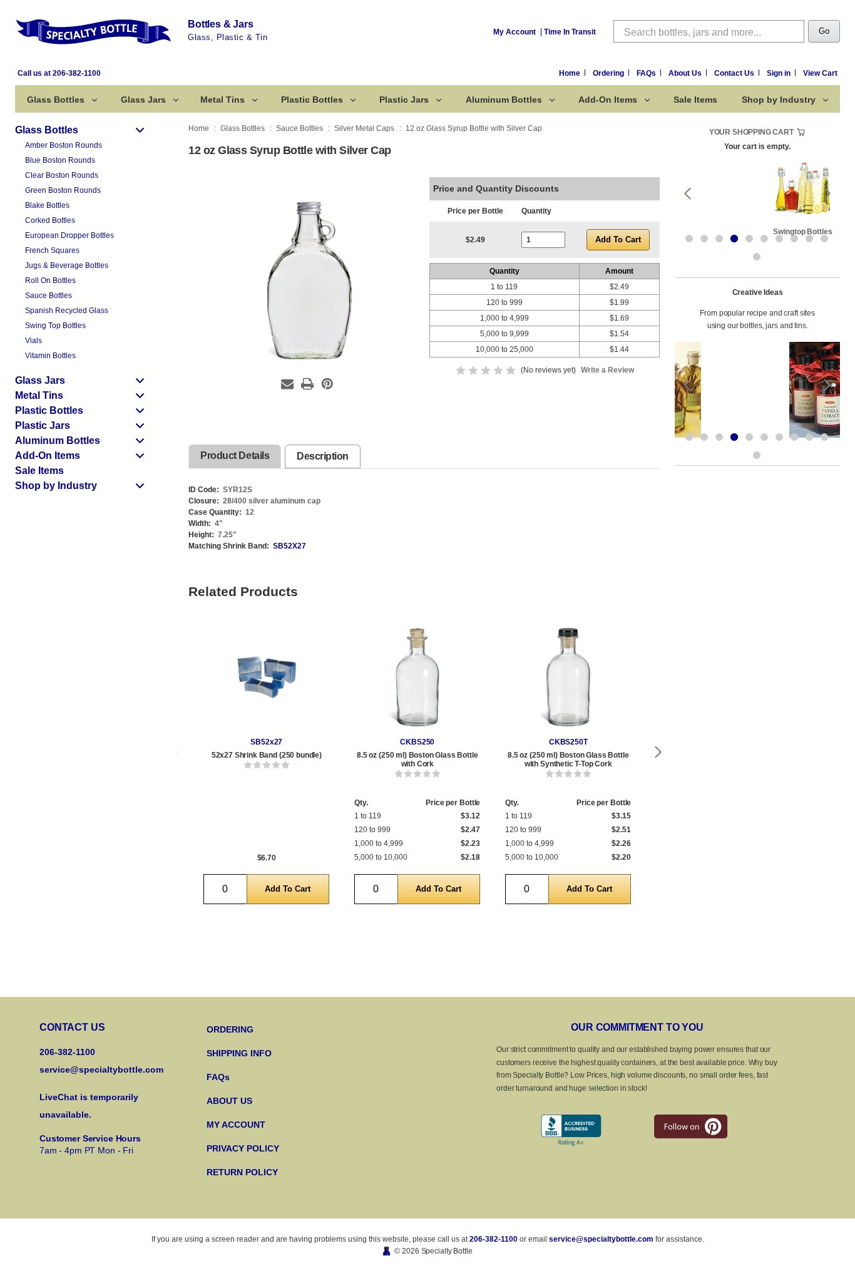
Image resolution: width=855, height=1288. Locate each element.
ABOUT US (229, 1101)
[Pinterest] (327, 384)
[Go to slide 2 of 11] (704, 238)
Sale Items (695, 100)
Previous (177, 752)
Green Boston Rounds (63, 190)
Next (658, 752)
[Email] (287, 384)
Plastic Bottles (312, 100)
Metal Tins (222, 100)
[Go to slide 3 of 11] (719, 238)
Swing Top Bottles (55, 325)
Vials (33, 340)
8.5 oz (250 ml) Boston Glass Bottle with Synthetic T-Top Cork (568, 759)
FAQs (647, 73)
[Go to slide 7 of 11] (779, 238)
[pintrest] (691, 1126)
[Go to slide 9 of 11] (809, 238)
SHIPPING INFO (239, 1053)
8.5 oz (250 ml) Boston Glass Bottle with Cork (417, 759)
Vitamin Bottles (50, 355)
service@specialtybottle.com (101, 1069)
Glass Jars (143, 100)
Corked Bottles (50, 220)
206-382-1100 (493, 1239)
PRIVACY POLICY (243, 1148)
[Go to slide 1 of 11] (689, 238)
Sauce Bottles (48, 295)
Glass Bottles (55, 100)
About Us (686, 73)
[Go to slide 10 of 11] (824, 238)
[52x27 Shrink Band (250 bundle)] (266, 677)
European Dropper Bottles (69, 235)
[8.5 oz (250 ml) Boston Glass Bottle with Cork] (417, 677)
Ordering (609, 73)
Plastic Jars (404, 100)
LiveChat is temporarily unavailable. (88, 1106)
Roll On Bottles (50, 280)
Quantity (536, 211)
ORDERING (230, 1029)
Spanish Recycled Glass (66, 310)
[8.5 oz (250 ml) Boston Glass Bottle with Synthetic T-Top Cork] (568, 677)
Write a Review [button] (607, 370)
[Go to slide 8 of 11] (794, 238)
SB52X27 (289, 546)
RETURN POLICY (242, 1172)
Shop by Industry (779, 100)
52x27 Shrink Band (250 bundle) (267, 755)
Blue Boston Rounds (60, 160)
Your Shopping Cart (751, 132)
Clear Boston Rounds (61, 175)
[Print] (307, 384)
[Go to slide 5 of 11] (749, 238)
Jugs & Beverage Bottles (66, 265)
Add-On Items (607, 100)
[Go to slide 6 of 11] (764, 238)
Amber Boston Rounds (63, 145)
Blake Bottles (47, 205)
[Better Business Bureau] (571, 1130)
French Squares (52, 250)
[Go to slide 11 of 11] (756, 256)
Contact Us (735, 73)
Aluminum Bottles (504, 100)
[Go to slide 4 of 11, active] (734, 238)
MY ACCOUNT (236, 1125)
